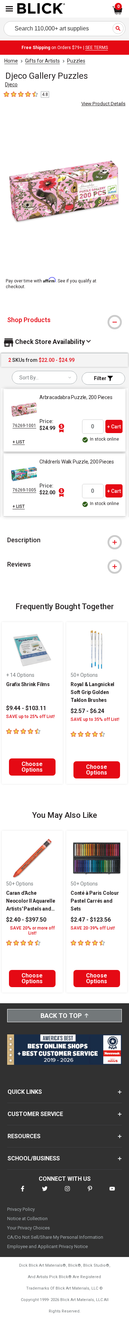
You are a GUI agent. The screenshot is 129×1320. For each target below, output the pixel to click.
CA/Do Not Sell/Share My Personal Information (55, 1237)
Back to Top (61, 1015)
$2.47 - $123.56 (91, 919)
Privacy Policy (21, 1209)
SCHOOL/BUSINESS (34, 1158)
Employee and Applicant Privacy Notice (47, 1246)
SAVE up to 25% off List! (30, 716)
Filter (101, 378)
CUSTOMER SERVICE (35, 1114)
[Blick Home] (41, 9)
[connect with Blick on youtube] (112, 1193)
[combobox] (44, 377)
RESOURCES (24, 1136)
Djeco (11, 84)
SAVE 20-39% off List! (93, 928)
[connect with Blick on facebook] (22, 1193)
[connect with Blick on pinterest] (90, 1193)
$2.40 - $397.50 (26, 919)
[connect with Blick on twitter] (45, 1193)
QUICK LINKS (25, 1091)
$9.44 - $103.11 (26, 708)
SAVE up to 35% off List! (95, 719)
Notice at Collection (27, 1218)
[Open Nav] (9, 8)
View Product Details (103, 103)
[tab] (64, 320)
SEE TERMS (96, 47)
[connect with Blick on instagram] (67, 1193)
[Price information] (61, 428)
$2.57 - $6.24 (87, 711)
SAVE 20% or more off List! (32, 931)
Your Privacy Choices (28, 1228)
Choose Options (32, 767)
